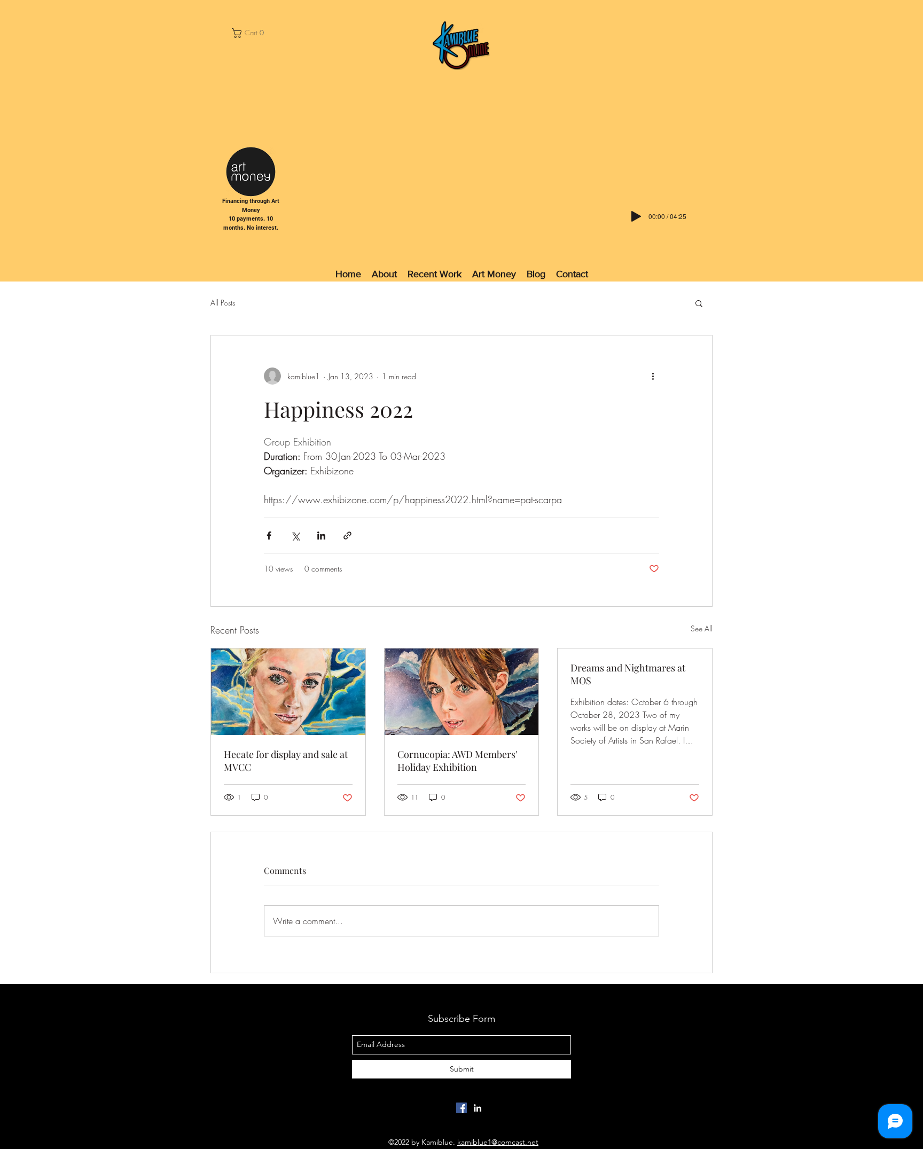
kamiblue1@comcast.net (497, 1142)
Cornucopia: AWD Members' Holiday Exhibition (457, 760)
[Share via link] (347, 535)
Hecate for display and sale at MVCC (286, 760)
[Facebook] (461, 1108)
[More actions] (652, 376)
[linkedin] (477, 1108)
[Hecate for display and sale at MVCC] (288, 691)
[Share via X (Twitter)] (295, 535)
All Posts (222, 303)
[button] (251, 33)
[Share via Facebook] (269, 535)
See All (702, 628)
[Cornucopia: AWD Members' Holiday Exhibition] (462, 691)
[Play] (636, 216)
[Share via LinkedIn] (321, 535)
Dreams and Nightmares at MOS (627, 674)
